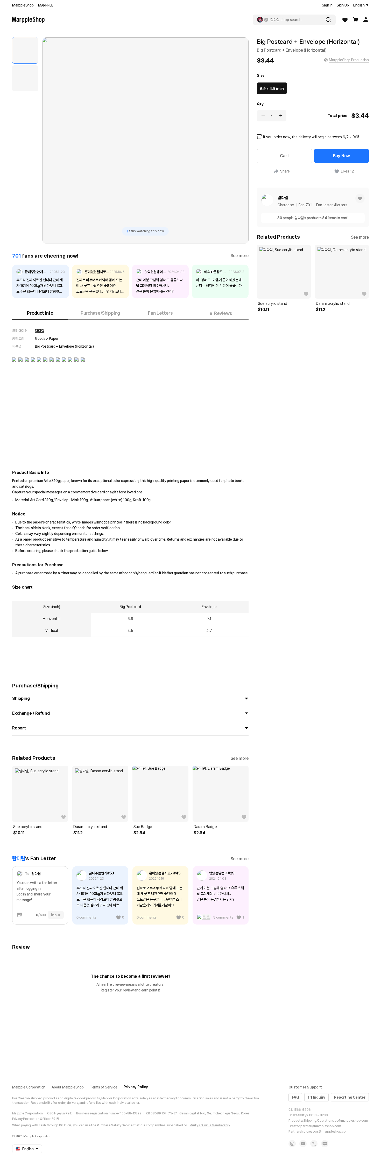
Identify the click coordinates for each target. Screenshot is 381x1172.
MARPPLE (45, 5)
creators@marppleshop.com (327, 1131)
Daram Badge (205, 826)
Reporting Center (349, 1097)
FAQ (295, 1097)
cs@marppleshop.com (351, 1120)
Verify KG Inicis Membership (210, 1125)
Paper (53, 338)
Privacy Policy (136, 1087)
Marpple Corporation (28, 1087)
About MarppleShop (68, 1087)
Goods (40, 338)
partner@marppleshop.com (320, 1126)
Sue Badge (142, 826)
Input (56, 915)
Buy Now (341, 155)
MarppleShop (23, 5)
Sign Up (343, 5)
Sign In (327, 5)
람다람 (39, 331)
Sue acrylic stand (28, 826)
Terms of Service (103, 1087)
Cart (284, 155)
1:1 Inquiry (316, 1097)
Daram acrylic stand (90, 826)
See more (240, 255)
